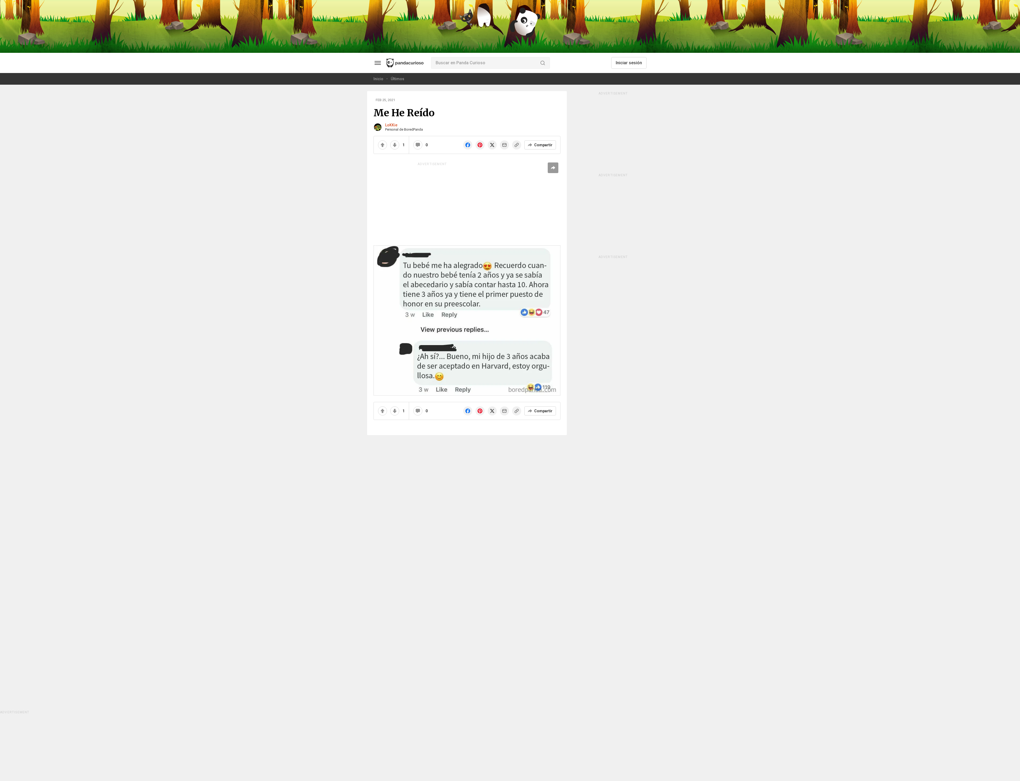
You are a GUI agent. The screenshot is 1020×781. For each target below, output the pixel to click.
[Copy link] (516, 144)
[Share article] (553, 167)
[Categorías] (377, 63)
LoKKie (391, 125)
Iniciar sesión (629, 62)
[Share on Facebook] (467, 144)
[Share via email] (504, 144)
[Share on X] (492, 144)
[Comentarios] (417, 144)
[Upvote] (382, 144)
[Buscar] (542, 63)
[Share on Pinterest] (479, 144)
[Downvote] (394, 144)
